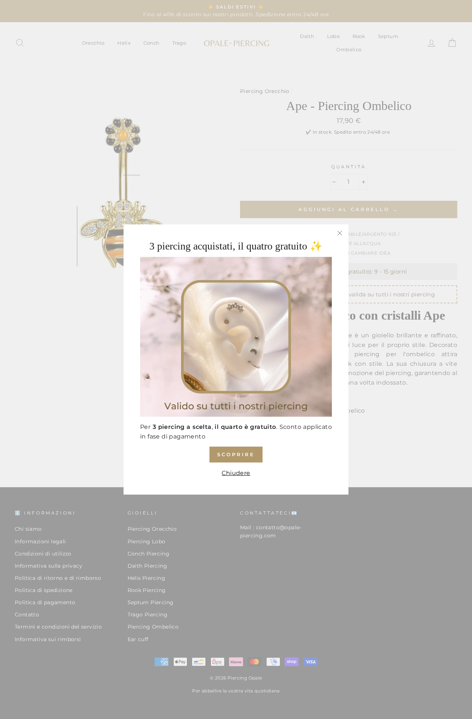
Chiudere (236, 473)
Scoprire (235, 454)
